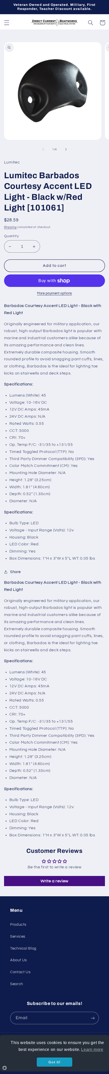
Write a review (54, 881)
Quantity (11, 236)
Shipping (10, 227)
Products (18, 924)
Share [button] (15, 572)
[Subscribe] (93, 1018)
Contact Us (20, 972)
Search (16, 984)
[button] (6, 22)
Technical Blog (23, 948)
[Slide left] (43, 149)
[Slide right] (65, 149)
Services (17, 936)
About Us (18, 960)
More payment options (54, 293)
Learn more (92, 1049)
